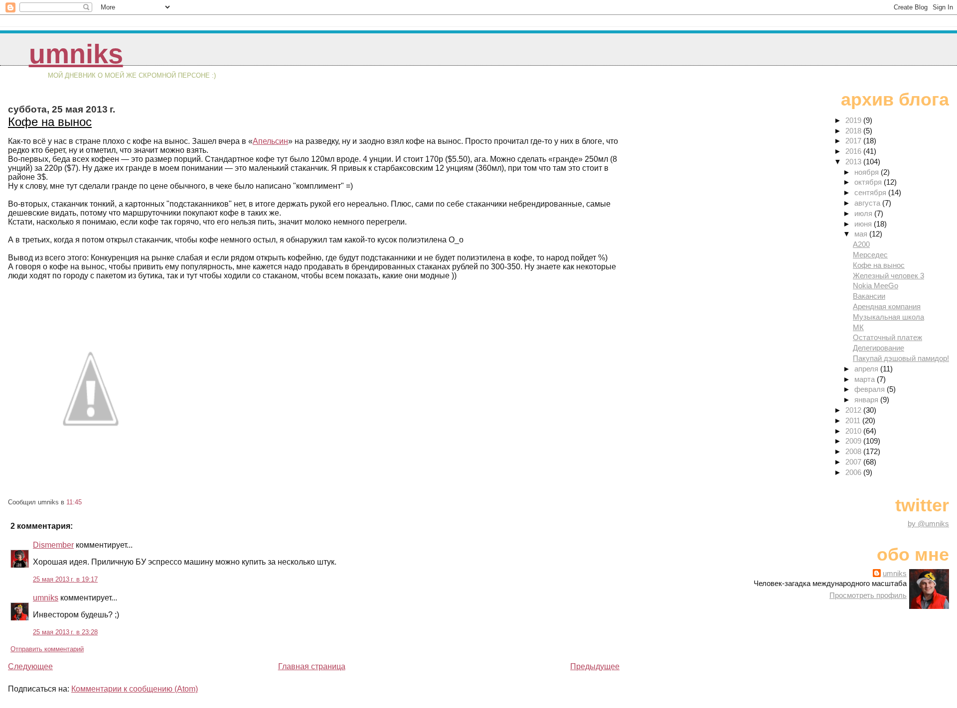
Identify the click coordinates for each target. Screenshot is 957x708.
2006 (854, 472)
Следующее (30, 666)
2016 (854, 151)
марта (865, 379)
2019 (854, 120)
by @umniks (928, 523)
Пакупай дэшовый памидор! (901, 358)
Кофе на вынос (50, 121)
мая (861, 234)
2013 (854, 161)
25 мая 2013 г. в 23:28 (65, 632)
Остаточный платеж (887, 337)
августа (868, 203)
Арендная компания (887, 306)
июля (864, 213)
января (867, 399)
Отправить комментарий (47, 649)
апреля (867, 368)
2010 (854, 431)
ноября (867, 172)
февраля (870, 389)
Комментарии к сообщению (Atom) (134, 689)
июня (864, 224)
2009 (854, 441)
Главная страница (311, 666)
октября (869, 182)
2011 (853, 420)
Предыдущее (595, 666)
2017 (854, 140)
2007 (854, 462)
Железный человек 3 (888, 275)
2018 (854, 130)
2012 (854, 410)
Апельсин (270, 141)
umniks (76, 54)
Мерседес (870, 254)
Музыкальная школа (888, 317)
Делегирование (878, 348)
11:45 (74, 502)
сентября (871, 192)
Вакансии (869, 296)
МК (858, 327)
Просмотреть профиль (868, 595)
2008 (854, 451)
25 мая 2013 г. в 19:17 (65, 579)
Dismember (53, 545)
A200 (861, 244)
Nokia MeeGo (875, 285)
